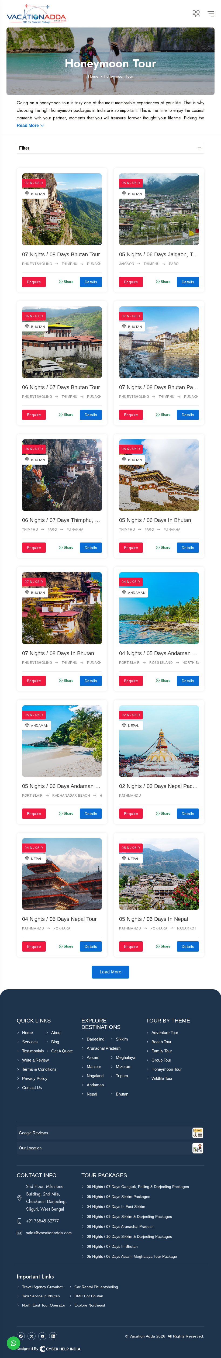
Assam (93, 1057)
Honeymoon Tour (166, 1069)
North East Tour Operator (43, 1305)
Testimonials (33, 1051)
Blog (55, 1041)
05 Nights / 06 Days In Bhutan (155, 520)
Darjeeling (95, 1039)
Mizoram (124, 1066)
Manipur (94, 1066)
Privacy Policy (34, 1078)
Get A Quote (62, 1051)
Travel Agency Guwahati (42, 1287)
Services (30, 1041)
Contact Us (32, 1087)
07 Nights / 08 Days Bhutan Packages (159, 387)
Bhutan (38, 194)
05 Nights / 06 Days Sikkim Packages (118, 1196)
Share (68, 282)
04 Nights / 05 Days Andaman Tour (159, 653)
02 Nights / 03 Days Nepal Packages (159, 786)
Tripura (122, 1075)
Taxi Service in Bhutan (41, 1296)
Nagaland (95, 1075)
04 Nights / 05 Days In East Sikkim (116, 1206)
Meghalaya (125, 1057)
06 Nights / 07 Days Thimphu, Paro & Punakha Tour (62, 520)
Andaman (137, 593)
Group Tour (161, 1060)
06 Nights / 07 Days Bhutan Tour (61, 387)
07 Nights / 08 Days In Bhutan (58, 653)
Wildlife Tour (161, 1078)
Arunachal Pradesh (103, 1048)
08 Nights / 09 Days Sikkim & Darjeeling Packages (129, 1216)
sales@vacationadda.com (49, 1233)
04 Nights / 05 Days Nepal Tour (59, 919)
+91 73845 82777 (42, 1221)
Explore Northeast (89, 1305)
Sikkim (122, 1039)
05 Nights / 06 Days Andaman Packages (62, 786)
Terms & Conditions (39, 1069)
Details (91, 282)
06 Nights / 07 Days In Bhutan (112, 1246)
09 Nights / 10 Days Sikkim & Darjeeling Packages (129, 1236)
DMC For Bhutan (88, 1296)
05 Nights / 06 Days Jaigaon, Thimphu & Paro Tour (159, 254)
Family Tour (161, 1051)
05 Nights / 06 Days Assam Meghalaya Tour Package (132, 1256)
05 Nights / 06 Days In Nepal (153, 919)
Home (27, 1032)
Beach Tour (161, 1041)
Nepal (133, 726)
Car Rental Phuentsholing (96, 1287)
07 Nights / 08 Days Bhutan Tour (61, 254)
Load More (110, 972)
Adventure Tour (164, 1032)
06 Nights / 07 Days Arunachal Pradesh (120, 1226)
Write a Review (35, 1060)
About (56, 1032)
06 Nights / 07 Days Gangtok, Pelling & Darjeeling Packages (138, 1186)
